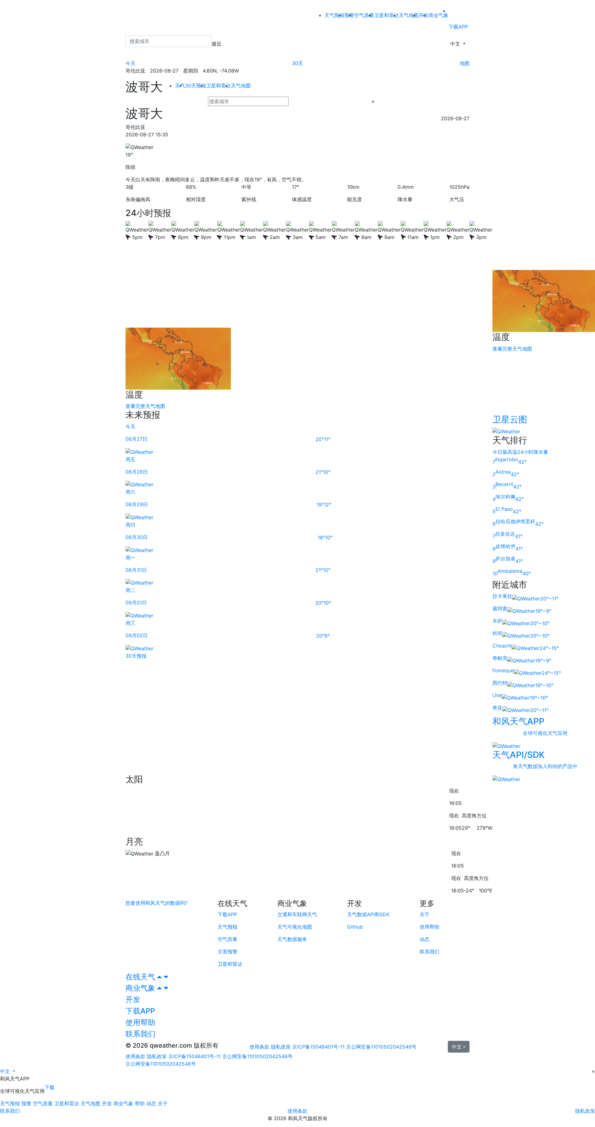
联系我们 (10, 1111)
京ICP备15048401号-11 (319, 1047)
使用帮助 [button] (140, 1022)
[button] (7, 1071)
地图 (464, 63)
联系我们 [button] (140, 1033)
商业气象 (438, 15)
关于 (163, 1103)
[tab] (297, 977)
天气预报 (334, 15)
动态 (151, 1103)
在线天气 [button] (141, 976)
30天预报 (195, 85)
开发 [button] (133, 999)
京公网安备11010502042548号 (381, 1047)
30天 (297, 63)
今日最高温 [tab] (504, 452)
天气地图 (409, 15)
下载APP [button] (140, 1010)
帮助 (140, 1103)
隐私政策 (281, 1047)
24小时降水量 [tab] (532, 452)
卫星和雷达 (386, 15)
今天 (130, 63)
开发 (107, 1103)
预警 (26, 1103)
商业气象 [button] (141, 987)
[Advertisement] (309, 284)
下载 (50, 1087)
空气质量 (364, 15)
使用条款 (259, 1047)
